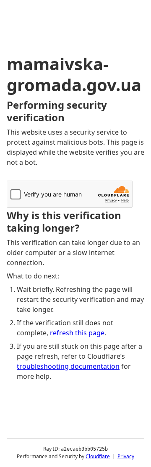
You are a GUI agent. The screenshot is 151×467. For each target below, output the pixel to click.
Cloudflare (98, 456)
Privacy (125, 456)
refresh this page (77, 332)
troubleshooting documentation (68, 366)
